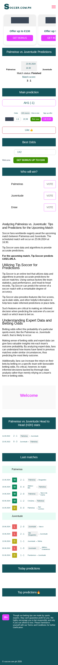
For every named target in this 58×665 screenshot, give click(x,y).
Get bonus (20, 38)
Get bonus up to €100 (31, 160)
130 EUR (47, 119)
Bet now (35, 119)
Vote (50, 184)
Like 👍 (29, 130)
